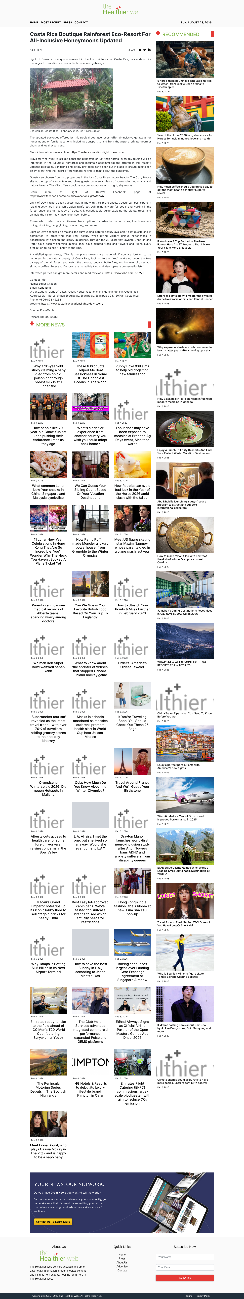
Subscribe (185, 1277)
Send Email (45, 287)
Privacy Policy (203, 1296)
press (67, 22)
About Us (122, 1262)
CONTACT (81, 22)
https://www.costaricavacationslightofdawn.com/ (72, 303)
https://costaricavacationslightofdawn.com (97, 152)
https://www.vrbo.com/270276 (124, 273)
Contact (122, 1270)
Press (122, 1258)
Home (122, 1254)
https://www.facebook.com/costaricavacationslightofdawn (67, 196)
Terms (189, 1296)
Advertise (122, 1266)
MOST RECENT (51, 22)
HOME (34, 22)
